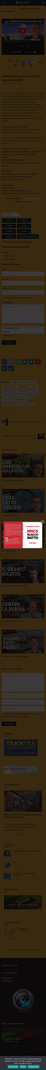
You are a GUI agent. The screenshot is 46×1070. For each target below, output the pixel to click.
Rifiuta (23, 1067)
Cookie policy (33, 1067)
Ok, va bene (13, 1067)
